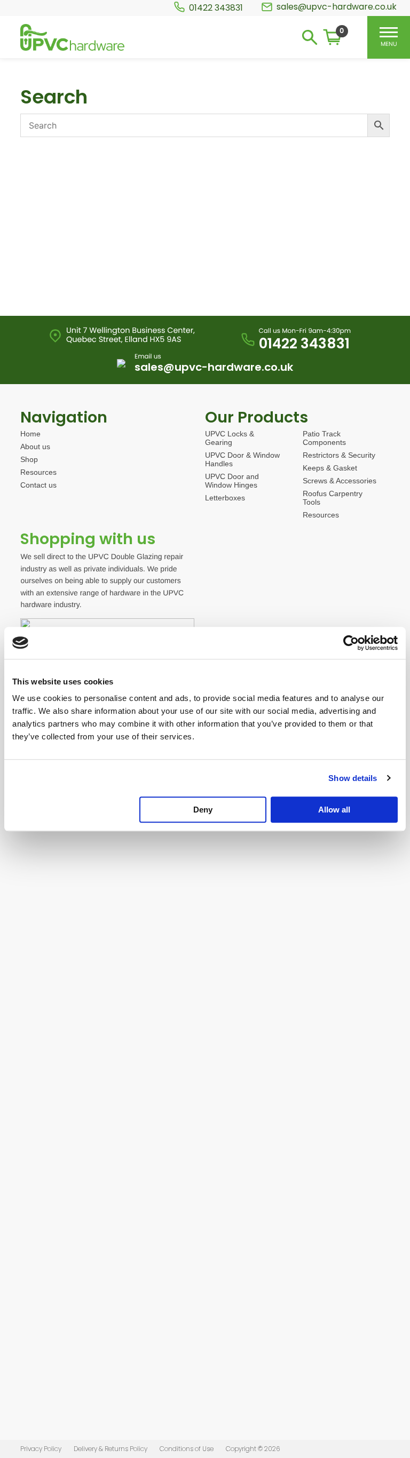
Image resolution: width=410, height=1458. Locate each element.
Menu (389, 44)
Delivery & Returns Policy (110, 1448)
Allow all (334, 809)
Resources (38, 472)
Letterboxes (225, 497)
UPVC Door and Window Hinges (232, 480)
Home (30, 433)
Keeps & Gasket (330, 468)
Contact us (38, 485)
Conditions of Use (187, 1448)
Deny (202, 809)
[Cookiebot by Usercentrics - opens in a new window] (351, 643)
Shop (29, 459)
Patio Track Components (324, 438)
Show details (352, 778)
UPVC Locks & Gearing (229, 438)
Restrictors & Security (339, 455)
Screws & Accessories (339, 480)
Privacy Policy (40, 1448)
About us (35, 446)
